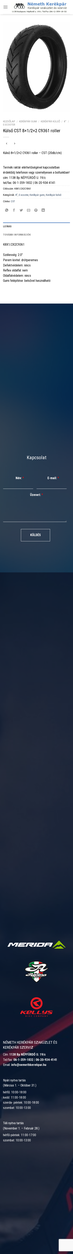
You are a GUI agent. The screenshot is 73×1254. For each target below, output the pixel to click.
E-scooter (9, 124)
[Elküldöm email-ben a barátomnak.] (28, 210)
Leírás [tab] (7, 226)
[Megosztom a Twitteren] (21, 210)
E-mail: (53, 478)
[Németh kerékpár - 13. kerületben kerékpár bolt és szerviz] (39, 7)
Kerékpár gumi (28, 121)
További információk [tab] (17, 234)
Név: (20, 478)
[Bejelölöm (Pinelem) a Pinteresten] (36, 210)
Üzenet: (36, 495)
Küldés (35, 535)
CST (13, 201)
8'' (65, 121)
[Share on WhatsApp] (6, 210)
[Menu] (5, 7)
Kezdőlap (9, 121)
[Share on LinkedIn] (43, 210)
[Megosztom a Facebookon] (14, 210)
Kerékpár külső (50, 121)
